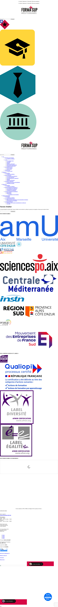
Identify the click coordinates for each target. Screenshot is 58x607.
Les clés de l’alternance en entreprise (11, 191)
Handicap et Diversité (11, 163)
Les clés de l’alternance (9, 201)
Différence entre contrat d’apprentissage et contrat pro (16, 202)
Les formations (7, 173)
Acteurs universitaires (6, 195)
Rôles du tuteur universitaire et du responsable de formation (17, 199)
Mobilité (8, 162)
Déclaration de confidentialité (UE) (5, 553)
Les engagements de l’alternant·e (13, 178)
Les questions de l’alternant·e (12, 176)
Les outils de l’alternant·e (9, 181)
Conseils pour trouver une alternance (13, 182)
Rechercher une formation (9, 157)
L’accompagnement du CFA (10, 198)
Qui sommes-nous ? (10, 160)
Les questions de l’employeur (12, 188)
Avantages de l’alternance (11, 190)
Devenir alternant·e (8, 175)
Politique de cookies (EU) (3, 555)
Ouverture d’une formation (14, 194)
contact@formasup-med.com (5, 515)
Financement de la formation (12, 200)
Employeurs (4, 184)
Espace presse (9, 169)
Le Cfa (6, 159)
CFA (3, 156)
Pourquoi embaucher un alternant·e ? (11, 187)
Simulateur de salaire (10, 183)
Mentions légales (2, 559)
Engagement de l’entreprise (12, 189)
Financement (9, 193)
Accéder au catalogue (10, 158)
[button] (1, 21)
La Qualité (9, 161)
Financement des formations (12, 164)
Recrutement (9, 192)
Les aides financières (10, 177)
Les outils (8, 203)
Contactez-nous (7, 170)
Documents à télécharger (11, 165)
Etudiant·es (4, 172)
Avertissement (2, 557)
